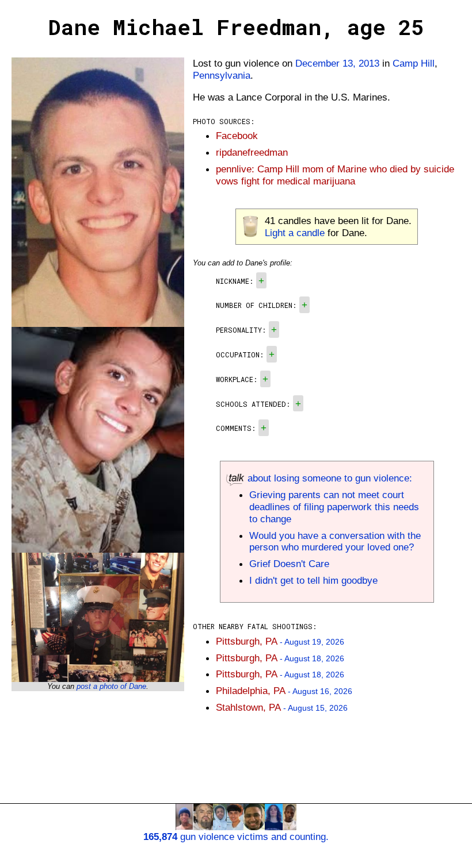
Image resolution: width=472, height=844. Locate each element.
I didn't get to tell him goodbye (313, 580)
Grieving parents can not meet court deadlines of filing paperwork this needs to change (334, 507)
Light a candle (295, 232)
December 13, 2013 (337, 63)
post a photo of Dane (111, 686)
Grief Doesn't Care (289, 563)
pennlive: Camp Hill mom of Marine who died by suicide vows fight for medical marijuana (335, 175)
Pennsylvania (221, 75)
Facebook (237, 135)
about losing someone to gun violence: (328, 478)
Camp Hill (414, 63)
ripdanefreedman (252, 152)
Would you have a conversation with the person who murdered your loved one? (335, 541)
